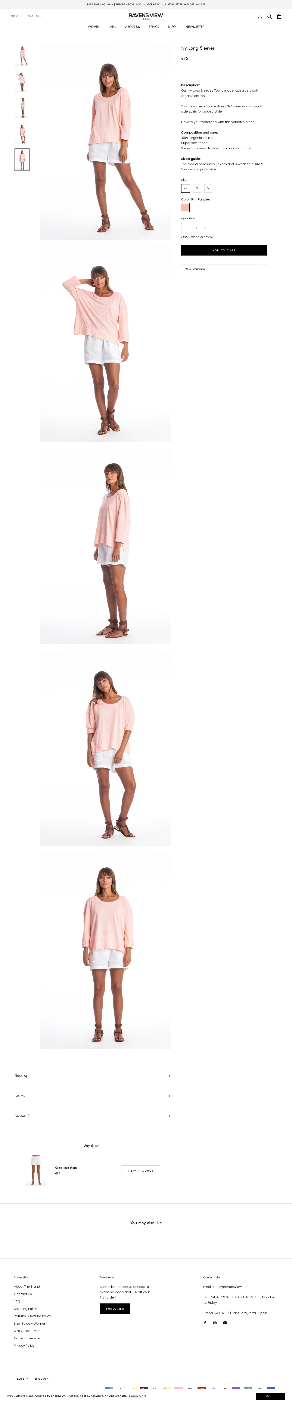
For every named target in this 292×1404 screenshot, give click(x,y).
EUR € (14, 16)
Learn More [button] (137, 1396)
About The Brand (27, 1286)
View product (140, 1171)
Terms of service (27, 1338)
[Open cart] (279, 16)
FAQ (17, 1301)
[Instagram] (215, 1322)
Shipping (21, 1075)
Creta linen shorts (66, 1167)
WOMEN (94, 26)
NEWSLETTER (195, 26)
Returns (20, 1096)
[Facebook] (204, 1322)
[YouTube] (225, 1322)
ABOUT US (132, 26)
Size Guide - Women (30, 1323)
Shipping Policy (25, 1308)
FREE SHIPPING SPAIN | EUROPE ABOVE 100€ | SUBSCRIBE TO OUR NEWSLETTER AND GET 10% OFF (146, 4)
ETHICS (154, 26)
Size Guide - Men (27, 1330)
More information (195, 269)
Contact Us (23, 1294)
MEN (112, 26)
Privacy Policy (24, 1345)
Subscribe (115, 1309)
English (33, 16)
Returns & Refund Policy (32, 1316)
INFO (172, 26)
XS (185, 188)
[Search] (269, 16)
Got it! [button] (271, 1396)
